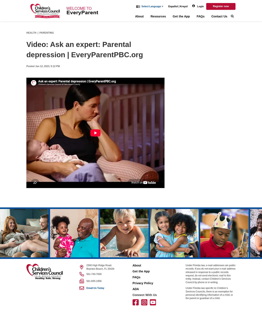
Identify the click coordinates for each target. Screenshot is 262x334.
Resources (158, 16)
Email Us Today (95, 288)
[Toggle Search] (232, 16)
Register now (221, 6)
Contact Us (219, 16)
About (139, 16)
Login (200, 6)
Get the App (181, 16)
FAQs (201, 16)
